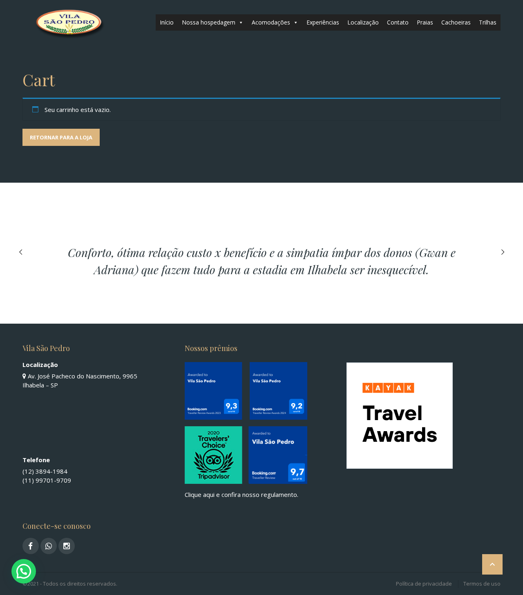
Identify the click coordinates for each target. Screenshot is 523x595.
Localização (363, 22)
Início (167, 22)
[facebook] (30, 546)
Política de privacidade (424, 583)
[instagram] (66, 546)
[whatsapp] (48, 546)
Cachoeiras (456, 22)
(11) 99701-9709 (46, 480)
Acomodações (271, 22)
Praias (425, 22)
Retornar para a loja (61, 137)
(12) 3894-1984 (44, 471)
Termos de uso (482, 583)
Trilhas (487, 22)
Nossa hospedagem (208, 22)
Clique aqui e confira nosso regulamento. (241, 494)
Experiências (322, 22)
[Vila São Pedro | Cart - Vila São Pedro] (68, 22)
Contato (398, 22)
